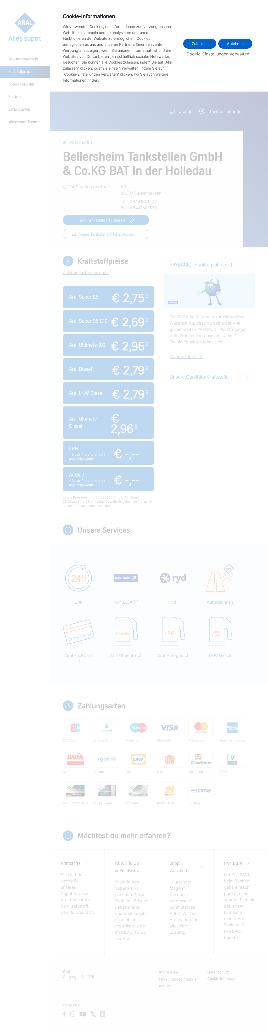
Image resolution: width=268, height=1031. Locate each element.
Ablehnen (235, 43)
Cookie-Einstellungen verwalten (217, 53)
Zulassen (200, 43)
